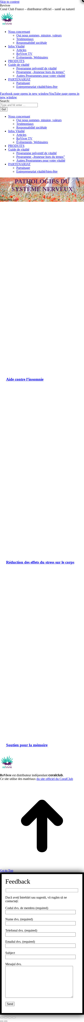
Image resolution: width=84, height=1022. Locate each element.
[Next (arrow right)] (5, 1021)
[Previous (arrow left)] (1, 1021)
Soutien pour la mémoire (27, 745)
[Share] (5, 1017)
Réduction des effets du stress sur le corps (40, 562)
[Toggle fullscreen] (9, 1017)
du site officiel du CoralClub (54, 779)
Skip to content (9, 1)
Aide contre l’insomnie (24, 379)
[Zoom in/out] (13, 1017)
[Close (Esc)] (1, 1017)
